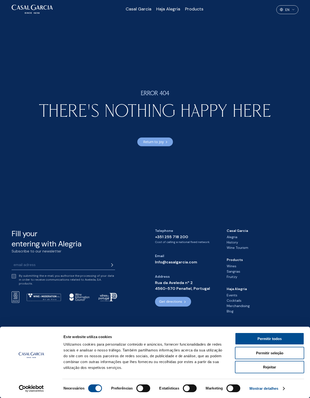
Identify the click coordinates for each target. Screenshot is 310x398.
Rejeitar (269, 367)
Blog (230, 311)
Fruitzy (232, 277)
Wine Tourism (237, 247)
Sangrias (233, 271)
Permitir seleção (269, 353)
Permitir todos (269, 339)
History (232, 242)
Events (232, 295)
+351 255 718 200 (171, 236)
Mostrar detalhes (264, 388)
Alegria (232, 237)
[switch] (143, 388)
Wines (231, 266)
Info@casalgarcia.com (176, 262)
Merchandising (238, 306)
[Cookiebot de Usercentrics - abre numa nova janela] (31, 388)
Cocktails (234, 300)
